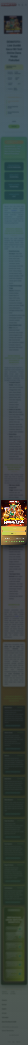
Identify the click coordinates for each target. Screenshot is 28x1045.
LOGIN (14, 528)
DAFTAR (13, 533)
